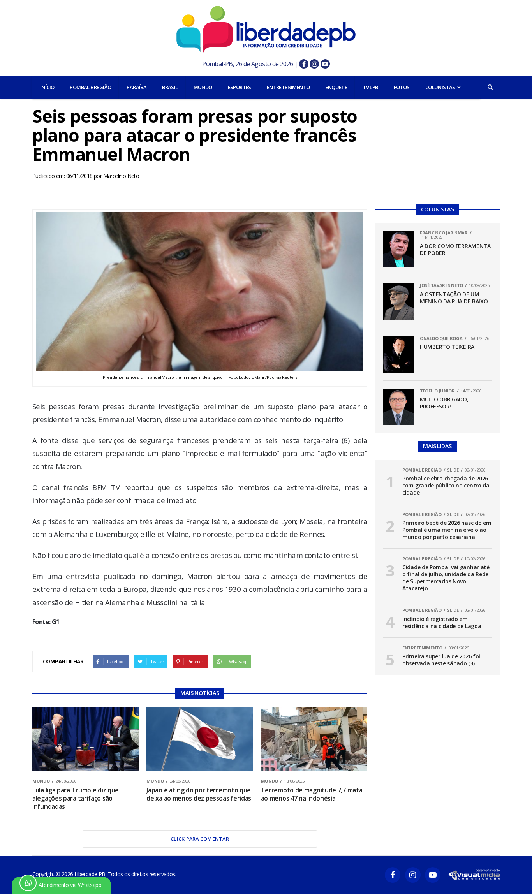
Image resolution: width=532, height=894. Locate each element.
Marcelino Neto (121, 176)
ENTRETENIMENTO (288, 87)
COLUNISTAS (440, 87)
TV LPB (370, 87)
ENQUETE (336, 87)
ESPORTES (239, 87)
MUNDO (203, 87)
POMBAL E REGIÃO (90, 87)
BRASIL (170, 87)
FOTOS (402, 87)
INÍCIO (47, 87)
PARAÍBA (136, 87)
